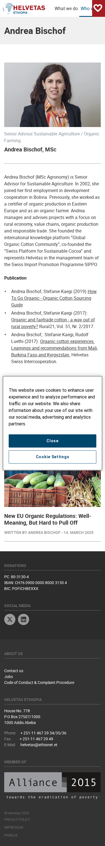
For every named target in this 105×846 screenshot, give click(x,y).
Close (52, 441)
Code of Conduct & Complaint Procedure (39, 682)
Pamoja (11, 835)
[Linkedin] (23, 620)
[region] (52, 423)
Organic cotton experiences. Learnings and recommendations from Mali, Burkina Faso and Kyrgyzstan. (54, 348)
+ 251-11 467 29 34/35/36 (43, 733)
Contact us (13, 670)
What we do (66, 8)
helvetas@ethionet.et (38, 744)
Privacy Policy (17, 819)
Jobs (8, 676)
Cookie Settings (52, 457)
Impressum (13, 827)
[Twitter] (9, 620)
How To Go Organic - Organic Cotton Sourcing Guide (54, 298)
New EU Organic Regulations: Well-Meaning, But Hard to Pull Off (47, 519)
